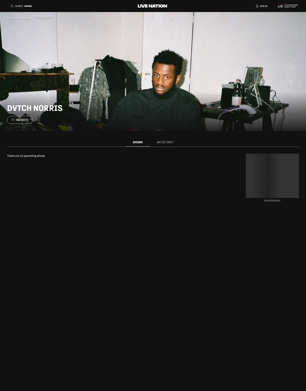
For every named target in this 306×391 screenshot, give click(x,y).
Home (10, 17)
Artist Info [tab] (165, 142)
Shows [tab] (138, 142)
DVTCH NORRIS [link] (44, 17)
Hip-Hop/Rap (25, 17)
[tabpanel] (116, 156)
